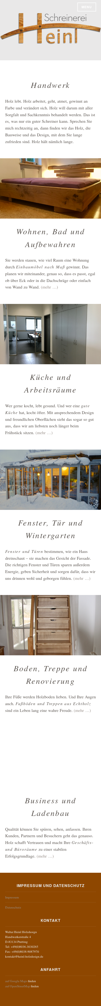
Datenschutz (13, 907)
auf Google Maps (16, 981)
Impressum (12, 897)
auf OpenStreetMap (17, 986)
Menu (87, 7)
